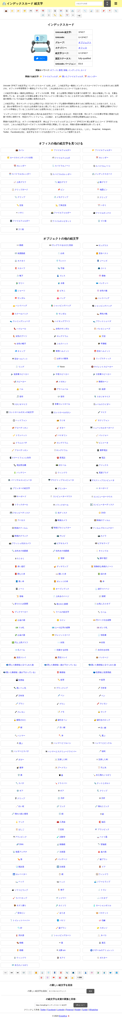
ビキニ (62, 291)
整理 (61, 70)
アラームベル (62, 389)
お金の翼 (21, 635)
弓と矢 (103, 768)
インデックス (74, 70)
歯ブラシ (103, 859)
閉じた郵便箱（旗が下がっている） (62, 665)
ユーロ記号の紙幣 (62, 628)
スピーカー (21, 382)
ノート (21, 589)
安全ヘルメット (103, 351)
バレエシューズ (103, 329)
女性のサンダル (62, 329)
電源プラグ (103, 473)
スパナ (21, 783)
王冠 (103, 336)
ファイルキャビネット (61, 221)
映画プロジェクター (62, 528)
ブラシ (21, 704)
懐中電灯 (103, 558)
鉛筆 (62, 680)
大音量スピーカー (103, 374)
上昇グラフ (21, 182)
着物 (103, 276)
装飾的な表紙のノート (103, 566)
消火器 (21, 935)
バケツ (62, 920)
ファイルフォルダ (62, 158)
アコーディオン (21, 428)
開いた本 (62, 574)
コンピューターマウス (62, 496)
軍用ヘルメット (62, 351)
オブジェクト (84, 42)
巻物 (21, 596)
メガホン (62, 382)
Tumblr (85, 1010)
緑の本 (103, 574)
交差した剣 (62, 759)
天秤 (62, 798)
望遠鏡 (103, 844)
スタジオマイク (103, 397)
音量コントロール (62, 404)
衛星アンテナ (21, 852)
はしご (21, 829)
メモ (62, 712)
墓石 (103, 943)
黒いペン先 (21, 688)
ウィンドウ (62, 473)
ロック (103, 712)
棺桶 (21, 943)
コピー (42, 58)
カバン (21, 150)
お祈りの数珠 (62, 359)
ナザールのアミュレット (103, 950)
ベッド (21, 882)
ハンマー (21, 736)
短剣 (103, 751)
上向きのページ (62, 596)
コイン (62, 620)
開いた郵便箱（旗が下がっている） (21, 672)
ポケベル (62, 465)
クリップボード (21, 190)
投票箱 (21, 680)
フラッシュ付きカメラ (21, 543)
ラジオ (62, 420)
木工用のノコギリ (103, 775)
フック (21, 822)
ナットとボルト (103, 783)
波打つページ (103, 589)
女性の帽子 (21, 344)
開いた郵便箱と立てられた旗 (103, 665)
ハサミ (103, 205)
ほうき (62, 913)
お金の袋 (21, 620)
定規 (21, 205)
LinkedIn (60, 1010)
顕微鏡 (62, 844)
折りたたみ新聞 (21, 604)
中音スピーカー (62, 374)
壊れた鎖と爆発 (21, 814)
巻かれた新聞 (62, 604)
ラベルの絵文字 (62, 612)
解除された (21, 720)
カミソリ (62, 905)
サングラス (103, 245)
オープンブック (62, 589)
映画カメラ (62, 520)
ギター (62, 428)
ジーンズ (103, 261)
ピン (62, 190)
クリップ (21, 197)
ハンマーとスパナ (21, 751)
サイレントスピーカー (103, 367)
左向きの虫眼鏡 (21, 551)
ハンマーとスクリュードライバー (62, 751)
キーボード (103, 488)
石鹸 (103, 920)
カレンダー (103, 158)
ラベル (103, 612)
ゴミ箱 (103, 221)
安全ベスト (103, 253)
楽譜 (103, 389)
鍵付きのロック (103, 720)
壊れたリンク (103, 806)
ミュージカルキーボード (103, 428)
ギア (21, 791)
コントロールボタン (62, 412)
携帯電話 (103, 450)
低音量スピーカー (21, 374)
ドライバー (62, 783)
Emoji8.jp (63, 1016)
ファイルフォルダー (62, 150)
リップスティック (103, 359)
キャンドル (103, 551)
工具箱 (62, 822)
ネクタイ (21, 261)
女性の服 (103, 291)
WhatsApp (93, 1010)
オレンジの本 (62, 581)
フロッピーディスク (21, 513)
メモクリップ (62, 197)
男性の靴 (103, 314)
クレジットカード (62, 635)
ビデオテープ (103, 543)
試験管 (62, 837)
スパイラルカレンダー (21, 174)
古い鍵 (62, 727)
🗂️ (25, 11)
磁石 (103, 822)
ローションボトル (103, 905)
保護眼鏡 (21, 253)
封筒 (62, 642)
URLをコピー (80, 1005)
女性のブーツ (21, 336)
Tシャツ (62, 261)
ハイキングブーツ (62, 321)
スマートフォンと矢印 (21, 458)
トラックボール (21, 505)
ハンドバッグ (103, 298)
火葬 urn (62, 950)
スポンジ (103, 928)
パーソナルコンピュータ (21, 480)
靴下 (21, 276)
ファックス (103, 465)
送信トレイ (21, 657)
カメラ (103, 536)
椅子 (62, 890)
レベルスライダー (102, 404)
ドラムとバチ (21, 443)
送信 (90, 991)
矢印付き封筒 (103, 650)
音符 (21, 397)
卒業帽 (103, 344)
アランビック (103, 829)
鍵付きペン (62, 720)
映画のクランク (21, 536)
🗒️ (49, 11)
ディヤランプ (62, 566)
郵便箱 (62, 672)
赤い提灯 (21, 566)
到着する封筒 (62, 650)
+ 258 (79, 977)
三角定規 (62, 205)
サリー (21, 283)
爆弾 (21, 768)
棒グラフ (103, 182)
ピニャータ (103, 443)
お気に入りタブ (103, 604)
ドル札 (21, 628)
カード (83, 70)
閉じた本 (21, 574)
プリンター (62, 488)
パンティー (103, 283)
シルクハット (62, 344)
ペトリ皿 (103, 837)
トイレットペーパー (21, 920)
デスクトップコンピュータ (62, 480)
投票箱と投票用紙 (103, 672)
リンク (62, 806)
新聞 (103, 596)
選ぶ (103, 736)
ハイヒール (21, 329)
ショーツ (21, 291)
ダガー (21, 760)
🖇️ (43, 15)
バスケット (103, 913)
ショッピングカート (62, 935)
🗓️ (61, 11)
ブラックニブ (62, 688)
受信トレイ (62, 657)
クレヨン (103, 704)
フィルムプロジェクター (103, 528)
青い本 (21, 581)
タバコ (103, 935)
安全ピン (21, 913)
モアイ (62, 958)
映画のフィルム (103, 520)
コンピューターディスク (103, 505)
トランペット (21, 435)
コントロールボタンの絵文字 (21, 412)
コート (103, 268)
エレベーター (21, 874)
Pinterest (69, 1010)
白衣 (62, 253)
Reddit (77, 1010)
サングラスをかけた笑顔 (62, 245)
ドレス (62, 276)
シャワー (62, 898)
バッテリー (21, 473)
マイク (103, 412)
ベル (21, 389)
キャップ (21, 351)
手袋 (62, 268)
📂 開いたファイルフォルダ (71, 76)
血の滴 (103, 852)
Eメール (21, 650)
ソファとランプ (103, 882)
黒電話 (62, 458)
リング (21, 367)
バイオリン (62, 435)
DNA (21, 844)
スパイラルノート (62, 166)
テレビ (62, 536)
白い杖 (21, 806)
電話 (103, 458)
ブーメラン (62, 768)
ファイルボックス (103, 213)
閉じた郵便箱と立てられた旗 (21, 665)
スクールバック (21, 314)
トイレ (103, 890)
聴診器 (21, 867)
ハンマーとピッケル (103, 743)
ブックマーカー (21, 612)
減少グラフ (62, 182)
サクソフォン (103, 420)
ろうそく (20, 558)
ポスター (103, 958)
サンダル (21, 298)
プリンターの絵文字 (21, 488)
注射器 (62, 852)
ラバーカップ (21, 898)
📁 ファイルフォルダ (49, 76)
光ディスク (62, 513)
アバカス (21, 520)
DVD (103, 513)
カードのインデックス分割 (21, 158)
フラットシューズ (103, 321)
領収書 (103, 635)
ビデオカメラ (62, 543)
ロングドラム (62, 336)
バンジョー (103, 435)
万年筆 (103, 688)
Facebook (51, 1010)
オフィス (82, 48)
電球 (62, 558)
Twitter (43, 1010)
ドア (103, 867)
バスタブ (103, 898)
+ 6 (79, 16)
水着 (62, 283)
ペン (62, 695)
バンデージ (62, 859)
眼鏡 (21, 245)
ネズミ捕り (21, 905)
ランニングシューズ (21, 321)
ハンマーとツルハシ (62, 743)
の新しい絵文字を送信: (37, 991)
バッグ (62, 298)
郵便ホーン (103, 382)
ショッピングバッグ (62, 306)
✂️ (67, 15)
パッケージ (103, 657)
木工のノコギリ (21, 965)
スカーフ (21, 268)
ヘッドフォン (21, 420)
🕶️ (12, 973)
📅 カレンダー (90, 76)
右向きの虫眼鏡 (62, 551)
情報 (65, 70)
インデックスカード (103, 174)
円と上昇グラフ (21, 642)
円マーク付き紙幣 (103, 620)
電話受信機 (21, 465)
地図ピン (103, 190)
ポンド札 (103, 628)
